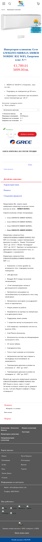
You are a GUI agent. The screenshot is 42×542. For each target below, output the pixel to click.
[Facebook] (4, 496)
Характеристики (11, 185)
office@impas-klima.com (18, 487)
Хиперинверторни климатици (7, 439)
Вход (3, 469)
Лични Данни (6, 473)
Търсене (24, 469)
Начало (3, 9)
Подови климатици (29, 428)
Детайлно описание (13, 179)
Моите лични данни (22, 533)
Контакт (24, 464)
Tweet (30, 165)
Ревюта (7, 190)
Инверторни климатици (14, 9)
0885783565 (15, 491)
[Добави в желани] (36, 127)
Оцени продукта (8, 169)
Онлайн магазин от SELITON (21, 540)
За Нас (4, 464)
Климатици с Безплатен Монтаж (10, 429)
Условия (4, 477)
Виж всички (8, 412)
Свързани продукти (13, 196)
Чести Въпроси (26, 456)
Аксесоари (26, 432)
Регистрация (25, 460)
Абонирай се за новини (13, 408)
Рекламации (6, 460)
